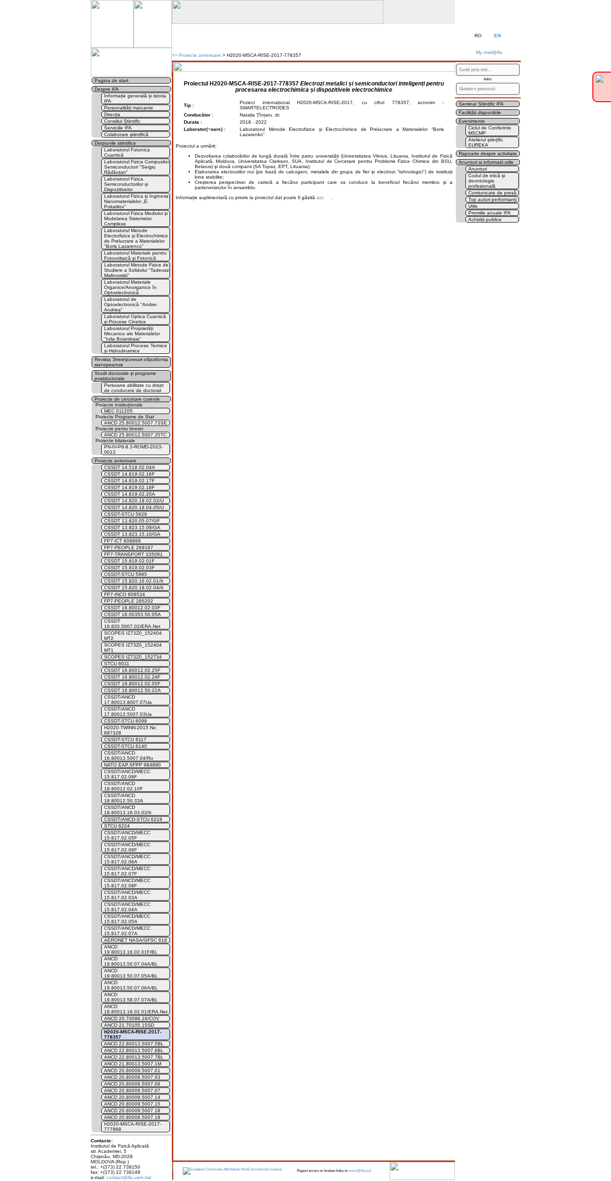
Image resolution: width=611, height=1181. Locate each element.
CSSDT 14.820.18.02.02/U (134, 500)
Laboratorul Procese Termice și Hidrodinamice (135, 348)
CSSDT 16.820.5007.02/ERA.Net (132, 623)
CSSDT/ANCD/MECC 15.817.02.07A (127, 931)
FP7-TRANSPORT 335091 (133, 554)
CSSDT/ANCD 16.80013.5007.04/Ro (128, 755)
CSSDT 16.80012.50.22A (132, 690)
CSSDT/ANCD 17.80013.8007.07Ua (128, 699)
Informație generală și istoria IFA (135, 98)
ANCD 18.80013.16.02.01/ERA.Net (136, 1009)
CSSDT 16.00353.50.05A (132, 614)
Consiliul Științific (122, 121)
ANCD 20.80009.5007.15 (132, 1104)
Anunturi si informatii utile (486, 162)
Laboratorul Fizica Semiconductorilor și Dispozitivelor (126, 184)
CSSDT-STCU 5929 (125, 514)
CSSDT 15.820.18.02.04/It (133, 587)
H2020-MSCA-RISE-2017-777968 (132, 1126)
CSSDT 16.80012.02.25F (132, 670)
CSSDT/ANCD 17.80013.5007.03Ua (128, 711)
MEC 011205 (118, 411)
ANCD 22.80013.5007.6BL (134, 1050)
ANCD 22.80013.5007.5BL (134, 1043)
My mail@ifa (487, 52)
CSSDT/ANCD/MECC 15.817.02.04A (127, 907)
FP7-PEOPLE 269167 (128, 547)
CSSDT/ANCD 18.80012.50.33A (123, 798)
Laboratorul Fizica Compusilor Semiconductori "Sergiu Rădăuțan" (136, 167)
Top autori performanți (492, 199)
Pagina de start (111, 80)
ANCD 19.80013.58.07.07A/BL (131, 997)
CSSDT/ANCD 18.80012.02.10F (123, 786)
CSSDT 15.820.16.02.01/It (133, 581)
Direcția (112, 114)
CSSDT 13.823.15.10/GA (132, 534)
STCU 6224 (117, 826)
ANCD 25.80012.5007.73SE (135, 423)
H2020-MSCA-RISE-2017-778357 (132, 1034)
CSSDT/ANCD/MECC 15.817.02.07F (127, 871)
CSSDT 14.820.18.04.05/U (134, 507)
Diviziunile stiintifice (115, 143)
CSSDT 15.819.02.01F (129, 561)
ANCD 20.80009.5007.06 (132, 1083)
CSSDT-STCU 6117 (125, 739)
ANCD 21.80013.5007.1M (132, 1063)
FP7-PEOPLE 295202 (128, 601)
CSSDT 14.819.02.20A (129, 494)
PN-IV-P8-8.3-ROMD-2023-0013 (133, 449)
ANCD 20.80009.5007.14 (132, 1097)
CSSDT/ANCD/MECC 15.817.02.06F (127, 847)
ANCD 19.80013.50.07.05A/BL (131, 973)
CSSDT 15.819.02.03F (129, 567)
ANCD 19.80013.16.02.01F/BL (131, 949)
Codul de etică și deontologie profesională (486, 181)
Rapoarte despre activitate (488, 153)
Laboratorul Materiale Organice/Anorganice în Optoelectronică (130, 287)
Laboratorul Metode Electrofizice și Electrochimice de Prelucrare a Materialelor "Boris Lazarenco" (136, 238)
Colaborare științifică (126, 134)
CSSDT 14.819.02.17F (129, 480)
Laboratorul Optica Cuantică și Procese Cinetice (135, 319)
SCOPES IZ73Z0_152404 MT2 (133, 635)
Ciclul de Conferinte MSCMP (489, 130)
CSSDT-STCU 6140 (125, 746)
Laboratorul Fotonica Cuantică (127, 152)
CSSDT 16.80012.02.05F (132, 683)
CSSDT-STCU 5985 (125, 574)
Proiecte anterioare (200, 55)
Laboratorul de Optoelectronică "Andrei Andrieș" (130, 304)
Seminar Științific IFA (481, 103)
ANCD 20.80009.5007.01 (132, 1070)
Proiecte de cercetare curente (127, 399)
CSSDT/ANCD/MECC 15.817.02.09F (127, 774)
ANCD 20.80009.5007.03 (132, 1077)
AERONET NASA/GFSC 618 (135, 940)
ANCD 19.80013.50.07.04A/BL (131, 961)
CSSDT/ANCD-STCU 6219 (133, 819)
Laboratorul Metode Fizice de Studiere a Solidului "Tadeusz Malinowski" (136, 270)
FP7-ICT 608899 (122, 540)
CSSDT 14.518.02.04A (129, 467)
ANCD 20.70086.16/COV (131, 1018)
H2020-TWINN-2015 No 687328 (130, 730)
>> (175, 55)
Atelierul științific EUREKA (485, 142)
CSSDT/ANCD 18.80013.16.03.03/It (127, 810)
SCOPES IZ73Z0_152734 (133, 657)
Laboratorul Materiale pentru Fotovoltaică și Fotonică (135, 255)
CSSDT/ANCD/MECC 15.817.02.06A (127, 859)
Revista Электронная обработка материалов (131, 362)
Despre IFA (107, 89)
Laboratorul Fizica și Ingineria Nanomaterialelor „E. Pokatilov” (136, 201)
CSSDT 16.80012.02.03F (132, 607)
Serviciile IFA (118, 127)
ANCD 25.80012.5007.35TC (135, 434)
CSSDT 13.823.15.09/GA (132, 527)
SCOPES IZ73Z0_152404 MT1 (133, 647)
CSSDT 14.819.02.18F (129, 487)
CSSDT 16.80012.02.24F (132, 677)
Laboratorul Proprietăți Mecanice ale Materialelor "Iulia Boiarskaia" (132, 333)
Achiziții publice (485, 219)
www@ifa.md (359, 1171)
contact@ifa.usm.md (128, 1177)
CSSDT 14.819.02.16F (129, 474)
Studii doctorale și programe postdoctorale (125, 376)
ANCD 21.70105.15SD (129, 1025)
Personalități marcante (128, 107)
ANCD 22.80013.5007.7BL (134, 1057)
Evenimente (472, 121)
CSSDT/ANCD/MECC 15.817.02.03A (127, 895)
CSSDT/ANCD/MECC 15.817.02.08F (127, 883)
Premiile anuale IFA (489, 212)
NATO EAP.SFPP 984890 (132, 764)
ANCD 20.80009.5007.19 (132, 1117)
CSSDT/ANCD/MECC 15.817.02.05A (127, 919)
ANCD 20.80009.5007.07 (132, 1090)
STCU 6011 (116, 663)
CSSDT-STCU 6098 (125, 720)
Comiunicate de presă (492, 192)
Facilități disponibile (480, 112)
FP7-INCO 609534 (124, 594)
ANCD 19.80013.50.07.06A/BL (131, 985)
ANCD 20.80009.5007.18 (132, 1110)
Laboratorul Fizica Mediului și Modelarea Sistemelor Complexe (136, 218)
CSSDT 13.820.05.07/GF (132, 520)
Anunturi (477, 168)
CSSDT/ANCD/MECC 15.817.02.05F (127, 835)
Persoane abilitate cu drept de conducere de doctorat (134, 388)
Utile (473, 206)
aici (320, 197)
